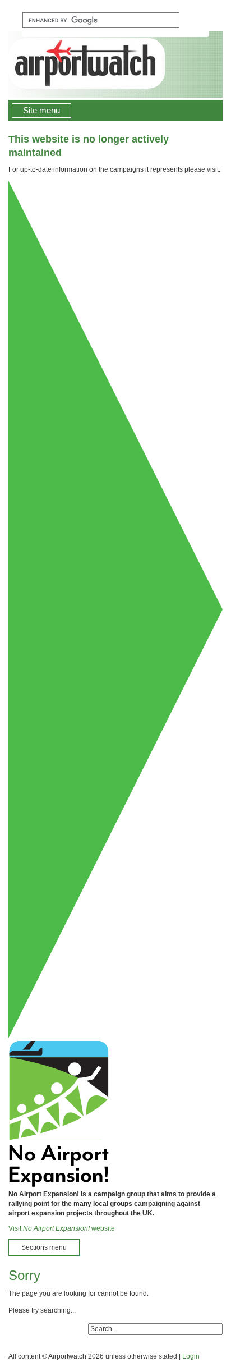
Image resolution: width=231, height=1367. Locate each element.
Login (191, 1356)
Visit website (61, 1228)
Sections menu (44, 1247)
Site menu (41, 110)
